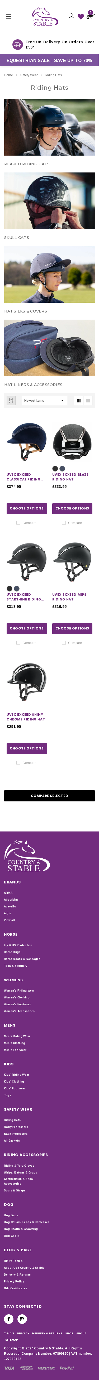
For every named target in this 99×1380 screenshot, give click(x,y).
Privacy (23, 1333)
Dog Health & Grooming (21, 1229)
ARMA (8, 892)
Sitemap (11, 1340)
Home (8, 75)
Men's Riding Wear (17, 1036)
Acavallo (10, 906)
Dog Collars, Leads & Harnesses (26, 1222)
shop (69, 1333)
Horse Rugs (12, 952)
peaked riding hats (27, 164)
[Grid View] (78, 400)
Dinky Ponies (13, 1260)
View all (9, 920)
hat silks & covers (25, 311)
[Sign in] (71, 16)
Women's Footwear (17, 1004)
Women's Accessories (19, 1011)
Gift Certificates (15, 1288)
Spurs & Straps (15, 1190)
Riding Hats (53, 75)
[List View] (87, 400)
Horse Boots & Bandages (22, 959)
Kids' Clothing (14, 1081)
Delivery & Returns (17, 1274)
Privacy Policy (14, 1281)
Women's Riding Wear (19, 990)
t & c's (9, 1333)
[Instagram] (22, 1319)
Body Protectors (16, 1127)
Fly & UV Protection (18, 945)
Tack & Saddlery (15, 965)
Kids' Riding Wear (16, 1074)
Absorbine (11, 899)
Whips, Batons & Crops (20, 1172)
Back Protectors (16, 1133)
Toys (7, 1095)
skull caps (16, 237)
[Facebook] (8, 1319)
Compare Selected (49, 796)
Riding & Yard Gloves (19, 1165)
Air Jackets (12, 1140)
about (81, 1333)
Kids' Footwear (14, 1088)
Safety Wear (29, 75)
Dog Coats (11, 1235)
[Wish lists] (81, 16)
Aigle (7, 913)
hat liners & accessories (33, 384)
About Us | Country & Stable (24, 1267)
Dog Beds (11, 1215)
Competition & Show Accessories (18, 1181)
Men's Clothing (14, 1043)
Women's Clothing (17, 997)
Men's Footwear (15, 1050)
